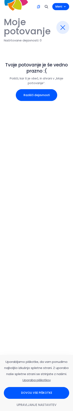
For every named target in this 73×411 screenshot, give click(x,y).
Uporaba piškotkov (37, 380)
